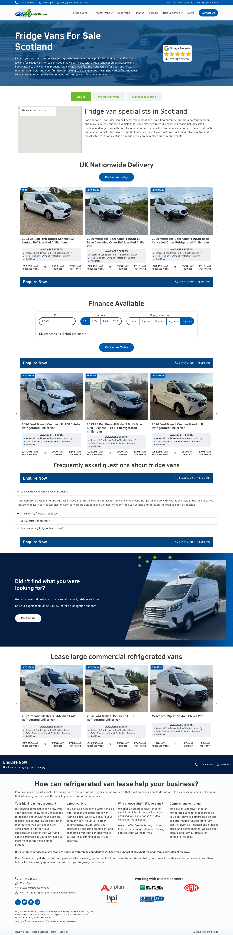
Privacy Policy (22, 931)
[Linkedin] (31, 902)
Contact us (28, 618)
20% (116, 321)
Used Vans (123, 13)
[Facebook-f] (18, 902)
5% (85, 321)
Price (57, 315)
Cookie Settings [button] (40, 931)
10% (95, 321)
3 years (159, 321)
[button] (16, 227)
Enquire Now (35, 282)
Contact (64, 931)
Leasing (153, 13)
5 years (187, 321)
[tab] (81, 96)
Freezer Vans (102, 13)
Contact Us (208, 13)
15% (106, 321)
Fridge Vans (80, 13)
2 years (146, 321)
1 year (133, 321)
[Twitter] (24, 902)
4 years (173, 321)
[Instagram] (37, 902)
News (190, 13)
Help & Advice (171, 13)
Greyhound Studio (204, 931)
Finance (139, 13)
